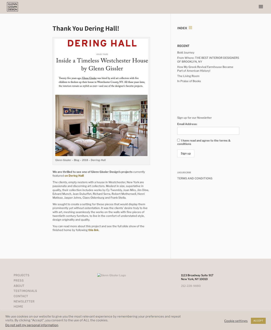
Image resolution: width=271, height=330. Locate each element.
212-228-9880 (191, 285)
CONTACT (21, 296)
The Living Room (188, 76)
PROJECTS (21, 275)
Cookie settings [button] (236, 321)
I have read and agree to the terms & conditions (204, 142)
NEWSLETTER (24, 301)
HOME (18, 306)
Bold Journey (185, 52)
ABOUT (19, 286)
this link (93, 230)
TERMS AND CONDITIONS (194, 178)
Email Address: (187, 124)
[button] (260, 6)
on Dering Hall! (74, 175)
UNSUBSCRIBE (184, 172)
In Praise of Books (189, 81)
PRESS (19, 280)
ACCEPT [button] (258, 320)
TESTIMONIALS (25, 291)
